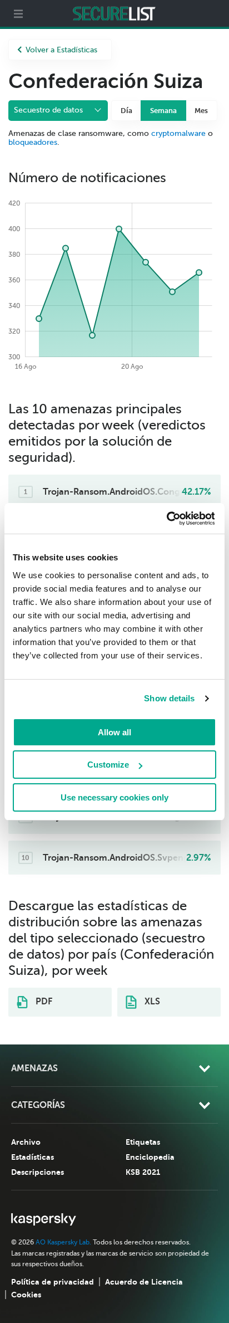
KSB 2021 (143, 1172)
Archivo (26, 1142)
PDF (42, 1002)
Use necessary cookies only (114, 797)
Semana (163, 110)
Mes (201, 110)
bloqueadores (32, 142)
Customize (108, 764)
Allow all (114, 732)
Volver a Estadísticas (61, 50)
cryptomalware (178, 133)
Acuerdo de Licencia (144, 1281)
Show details (169, 698)
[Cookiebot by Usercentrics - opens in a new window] (166, 518)
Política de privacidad (52, 1281)
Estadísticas (32, 1157)
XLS (151, 1002)
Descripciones (37, 1172)
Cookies (26, 1294)
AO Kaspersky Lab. (63, 1242)
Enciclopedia (150, 1157)
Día (126, 110)
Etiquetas (143, 1142)
